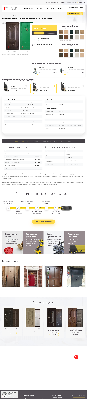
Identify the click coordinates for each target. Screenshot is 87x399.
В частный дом (40, 398)
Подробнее (11, 333)
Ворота (36, 8)
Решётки (41, 8)
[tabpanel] (11, 276)
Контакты (60, 8)
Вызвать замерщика (50, 32)
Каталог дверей (28, 8)
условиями (10, 393)
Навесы (46, 8)
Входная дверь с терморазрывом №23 (54, 329)
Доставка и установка (22, 141)
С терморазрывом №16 (33, 329)
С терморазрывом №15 (11, 329)
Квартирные (26, 398)
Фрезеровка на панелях (49, 141)
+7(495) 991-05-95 (77, 7)
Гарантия (35, 141)
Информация (52, 8)
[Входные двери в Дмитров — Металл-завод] (13, 8)
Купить (38, 33)
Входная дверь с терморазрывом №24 (75, 329)
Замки (70, 141)
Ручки (62, 141)
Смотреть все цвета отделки (65, 40)
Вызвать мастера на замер (43, 221)
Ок (4, 396)
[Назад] (59, 35)
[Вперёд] (84, 35)
